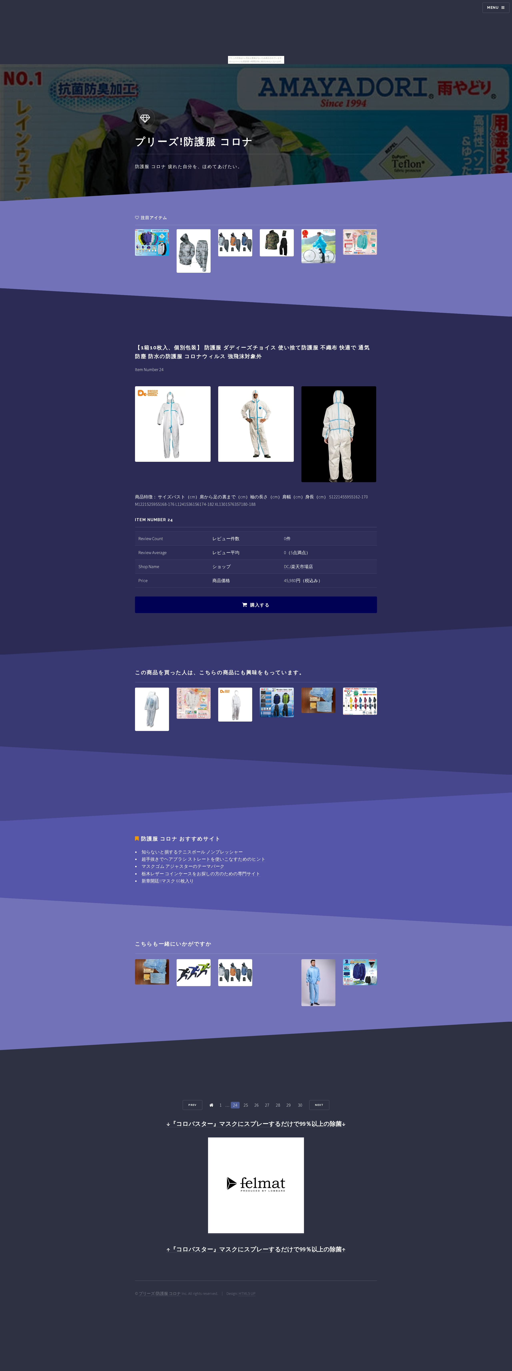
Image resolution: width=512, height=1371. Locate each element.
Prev (192, 1104)
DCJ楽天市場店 (298, 566)
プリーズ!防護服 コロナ (160, 1293)
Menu (493, 7)
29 (288, 1105)
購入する (260, 604)
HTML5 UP (247, 1293)
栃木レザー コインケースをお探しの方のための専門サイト (201, 873)
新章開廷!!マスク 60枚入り (168, 881)
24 (235, 1105)
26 (256, 1105)
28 (278, 1105)
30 (300, 1105)
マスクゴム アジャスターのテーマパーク (183, 866)
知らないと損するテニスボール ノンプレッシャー (192, 852)
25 (246, 1105)
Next (319, 1104)
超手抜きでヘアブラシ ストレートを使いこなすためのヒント (204, 859)
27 (267, 1105)
